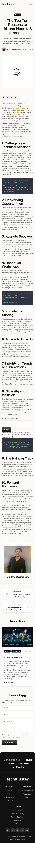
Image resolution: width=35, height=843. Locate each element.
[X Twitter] (7, 97)
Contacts (17, 820)
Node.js (16, 112)
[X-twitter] (17, 830)
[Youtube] (27, 830)
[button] (8, 683)
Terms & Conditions (17, 817)
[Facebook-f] (8, 830)
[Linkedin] (22, 830)
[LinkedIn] (11, 97)
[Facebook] (3, 97)
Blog (26, 797)
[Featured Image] (17, 637)
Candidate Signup (27, 791)
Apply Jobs (27, 794)
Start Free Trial (9, 801)
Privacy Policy (17, 810)
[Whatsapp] (13, 830)
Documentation (8, 797)
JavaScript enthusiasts (18, 108)
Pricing (9, 794)
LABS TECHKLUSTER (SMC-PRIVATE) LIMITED (17, 837)
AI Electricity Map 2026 (13, 657)
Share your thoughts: (10, 418)
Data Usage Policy (17, 814)
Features (9, 791)
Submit (6, 429)
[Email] (15, 97)
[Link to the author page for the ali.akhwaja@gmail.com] (4, 49)
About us (17, 824)
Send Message (9, 742)
